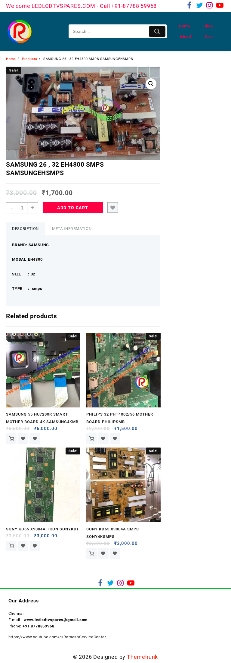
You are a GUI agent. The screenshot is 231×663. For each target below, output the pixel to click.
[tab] (25, 228)
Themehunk (142, 657)
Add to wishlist (112, 207)
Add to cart (72, 207)
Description (25, 228)
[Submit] (157, 31)
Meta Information (71, 228)
